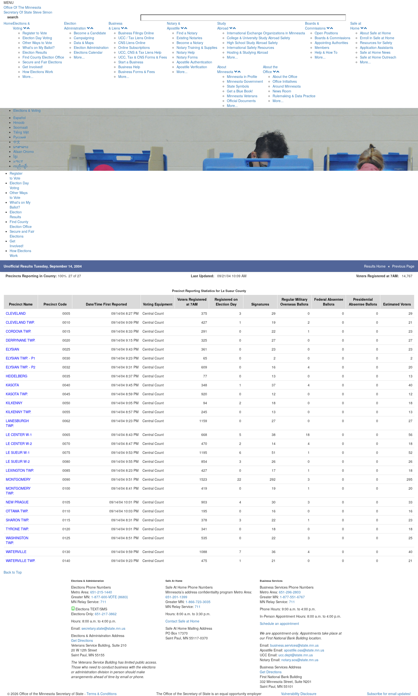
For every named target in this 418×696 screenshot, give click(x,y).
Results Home (375, 266)
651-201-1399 (176, 596)
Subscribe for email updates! (389, 693)
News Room (282, 91)
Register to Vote (34, 32)
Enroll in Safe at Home (377, 37)
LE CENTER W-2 (19, 443)
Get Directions (82, 640)
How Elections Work (37, 71)
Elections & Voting (21, 25)
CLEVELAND (16, 313)
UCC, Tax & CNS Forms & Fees (142, 57)
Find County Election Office (43, 57)
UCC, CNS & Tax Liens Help (139, 52)
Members (322, 47)
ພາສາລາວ (20, 146)
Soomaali (20, 127)
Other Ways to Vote (37, 42)
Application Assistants (376, 47)
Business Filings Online (136, 32)
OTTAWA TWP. (17, 511)
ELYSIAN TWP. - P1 (20, 358)
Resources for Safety (376, 42)
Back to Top (13, 572)
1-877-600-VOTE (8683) (109, 596)
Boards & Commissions (315, 25)
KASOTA (12, 384)
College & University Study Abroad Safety (258, 37)
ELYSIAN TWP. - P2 (20, 367)
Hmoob (18, 122)
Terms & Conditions (102, 693)
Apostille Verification (192, 66)
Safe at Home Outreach (378, 57)
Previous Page (403, 266)
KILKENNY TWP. (18, 411)
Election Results (34, 52)
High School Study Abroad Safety (252, 42)
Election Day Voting (37, 37)
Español (19, 117)
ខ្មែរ (15, 156)
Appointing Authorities (331, 42)
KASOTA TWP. (17, 393)
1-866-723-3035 (198, 601)
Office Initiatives (285, 81)
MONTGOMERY (18, 479)
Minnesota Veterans (242, 95)
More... (27, 76)
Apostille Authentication (194, 62)
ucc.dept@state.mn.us (295, 654)
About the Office (270, 69)
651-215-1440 (101, 592)
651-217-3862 (106, 613)
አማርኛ (18, 161)
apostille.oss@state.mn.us (303, 650)
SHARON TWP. (17, 519)
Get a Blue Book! (240, 91)
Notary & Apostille (173, 25)
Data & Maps (84, 42)
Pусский (19, 137)
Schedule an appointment (279, 623)
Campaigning (84, 37)
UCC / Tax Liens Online (136, 37)
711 (103, 601)
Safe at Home (355, 25)
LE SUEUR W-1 (18, 452)
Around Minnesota (287, 86)
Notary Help (186, 52)
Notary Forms (187, 57)
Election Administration (75, 25)
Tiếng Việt (21, 132)
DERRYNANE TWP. (20, 340)
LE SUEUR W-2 (18, 461)
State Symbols (238, 86)
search (12, 17)
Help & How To (326, 52)
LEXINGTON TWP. (20, 470)
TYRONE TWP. (17, 528)
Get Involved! (32, 66)
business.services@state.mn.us (294, 645)
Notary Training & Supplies (197, 47)
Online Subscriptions (134, 47)
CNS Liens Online (131, 42)
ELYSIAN (12, 349)
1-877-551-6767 (292, 596)
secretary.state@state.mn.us (103, 628)
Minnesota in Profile (242, 76)
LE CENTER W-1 (19, 434)
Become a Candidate (90, 32)
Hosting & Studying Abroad (247, 52)
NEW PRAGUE (17, 502)
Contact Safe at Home (182, 621)
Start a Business (130, 62)
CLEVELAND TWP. (20, 322)
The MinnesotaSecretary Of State (28, 10)
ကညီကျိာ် (20, 166)
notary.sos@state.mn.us (299, 659)
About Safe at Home (375, 32)
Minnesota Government (245, 81)
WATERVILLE (16, 551)
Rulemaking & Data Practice (294, 95)
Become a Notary (190, 42)
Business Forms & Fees (136, 71)
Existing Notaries (189, 37)
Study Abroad (222, 25)
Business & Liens (115, 25)
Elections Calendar (88, 52)
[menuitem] (38, 50)
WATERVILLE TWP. (20, 560)
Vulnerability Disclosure (298, 693)
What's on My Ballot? (38, 47)
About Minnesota (225, 69)
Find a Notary (187, 32)
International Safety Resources (250, 47)
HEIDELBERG (16, 376)
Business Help (129, 66)
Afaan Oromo (23, 151)
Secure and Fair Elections (42, 62)
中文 (16, 141)
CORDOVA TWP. (18, 331)
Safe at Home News (375, 52)
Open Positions (326, 32)
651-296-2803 (290, 592)
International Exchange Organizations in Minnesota (266, 32)
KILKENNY (14, 402)
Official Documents (241, 100)
